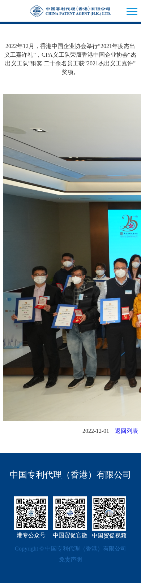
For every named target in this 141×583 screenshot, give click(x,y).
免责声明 (70, 559)
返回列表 (126, 431)
